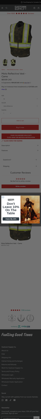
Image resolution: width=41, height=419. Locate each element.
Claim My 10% (11, 219)
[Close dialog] (3, 197)
